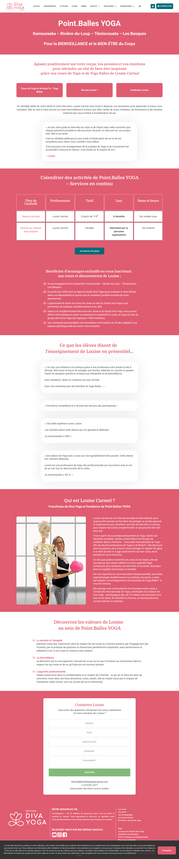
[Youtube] (54, 834)
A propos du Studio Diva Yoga (131, 831)
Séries (83, 6)
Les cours (122, 809)
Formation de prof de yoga (129, 820)
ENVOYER (89, 772)
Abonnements (50, 6)
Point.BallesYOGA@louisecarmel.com (89, 781)
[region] (89, 849)
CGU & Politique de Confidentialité (133, 837)
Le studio (64, 6)
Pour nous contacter (127, 840)
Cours (74, 6)
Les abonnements (125, 817)
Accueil (36, 6)
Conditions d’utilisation (128, 834)
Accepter (166, 850)
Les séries (122, 812)
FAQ (120, 828)
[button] (139, 6)
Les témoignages (125, 815)
